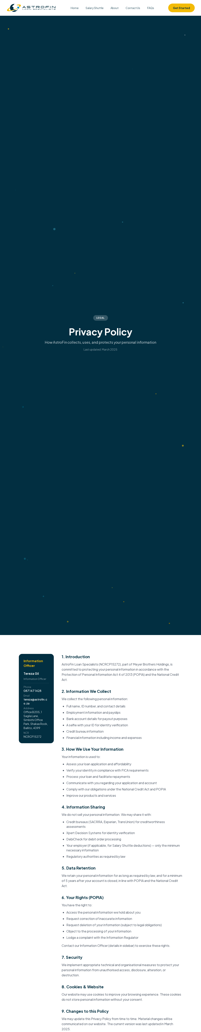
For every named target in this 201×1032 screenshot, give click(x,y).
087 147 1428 (32, 690)
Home (75, 8)
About (115, 8)
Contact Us (133, 8)
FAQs (150, 8)
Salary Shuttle (94, 8)
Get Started (181, 8)
